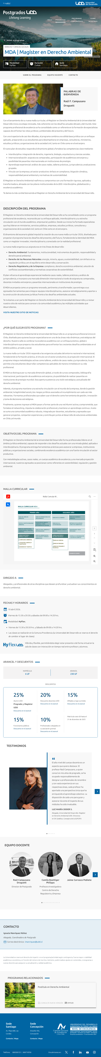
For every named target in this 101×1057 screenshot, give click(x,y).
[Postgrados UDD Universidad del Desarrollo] (27, 15)
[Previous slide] (3, 791)
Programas (60, 20)
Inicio (49, 20)
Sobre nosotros (93, 19)
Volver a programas (15, 40)
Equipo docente (55, 75)
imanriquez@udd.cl (33, 942)
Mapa (16, 1039)
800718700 (27, 1052)
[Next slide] (97, 791)
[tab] (46, 833)
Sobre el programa (32, 75)
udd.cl (8, 3)
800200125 (16, 1052)
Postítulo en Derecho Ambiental (53, 987)
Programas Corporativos (76, 19)
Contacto (73, 75)
